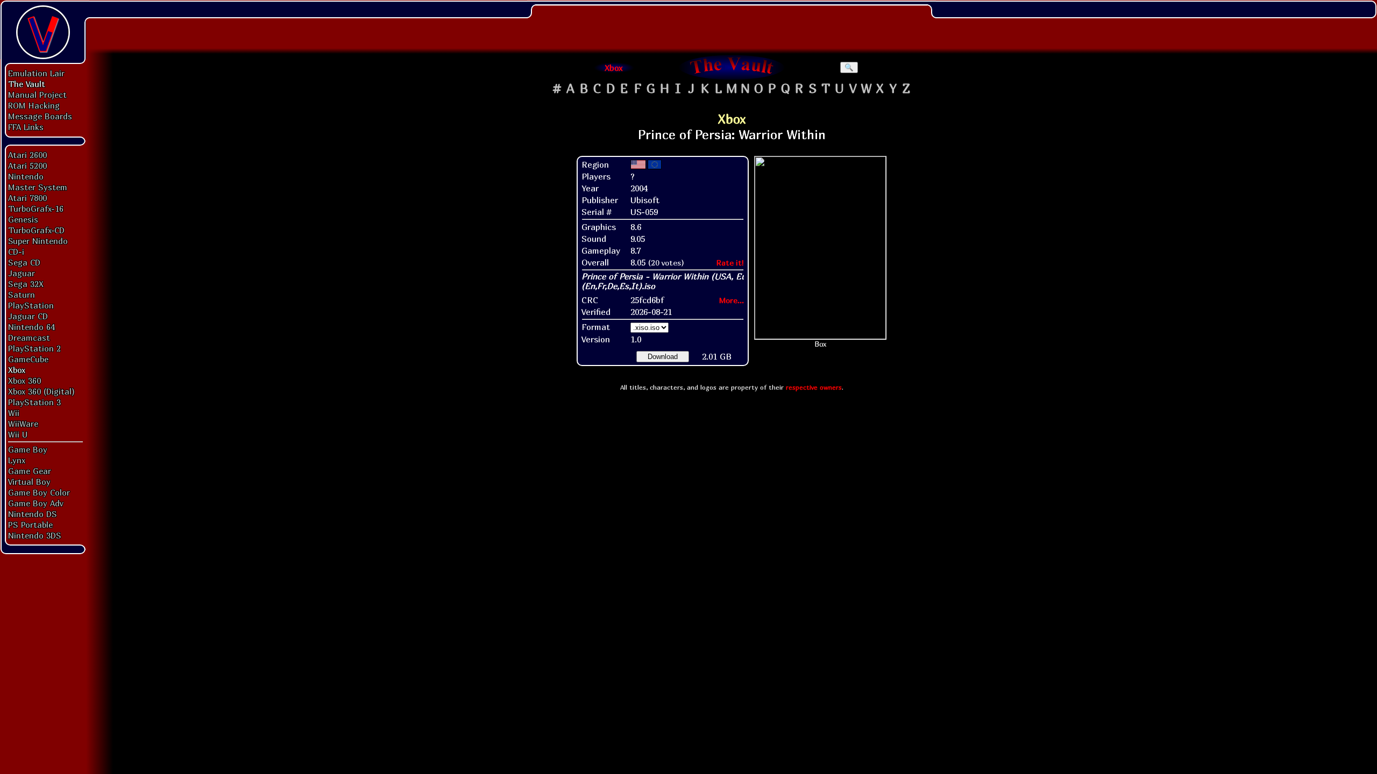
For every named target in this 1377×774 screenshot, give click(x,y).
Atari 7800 (27, 198)
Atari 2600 (27, 155)
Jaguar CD (28, 316)
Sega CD (24, 262)
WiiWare (23, 423)
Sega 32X (26, 284)
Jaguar (21, 273)
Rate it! (730, 262)
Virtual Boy (29, 481)
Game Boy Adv (35, 503)
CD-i (16, 251)
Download (663, 357)
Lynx (16, 460)
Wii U (17, 434)
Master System (37, 187)
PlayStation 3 (34, 402)
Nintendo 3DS (34, 535)
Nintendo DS (32, 514)
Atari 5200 (27, 165)
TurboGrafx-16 (35, 208)
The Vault (26, 84)
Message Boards (40, 116)
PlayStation (31, 305)
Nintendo (26, 176)
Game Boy (27, 449)
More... (731, 300)
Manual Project (37, 94)
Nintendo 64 (31, 327)
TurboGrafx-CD (36, 230)
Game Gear (29, 471)
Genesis (23, 219)
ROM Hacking (34, 105)
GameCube (28, 359)
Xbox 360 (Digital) (41, 391)
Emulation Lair (36, 73)
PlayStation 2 (34, 348)
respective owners (814, 387)
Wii (13, 413)
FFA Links (26, 127)
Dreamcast (29, 337)
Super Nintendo (38, 241)
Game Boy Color (39, 492)
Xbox (16, 370)
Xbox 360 (24, 380)
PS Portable (30, 524)
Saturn (21, 294)
